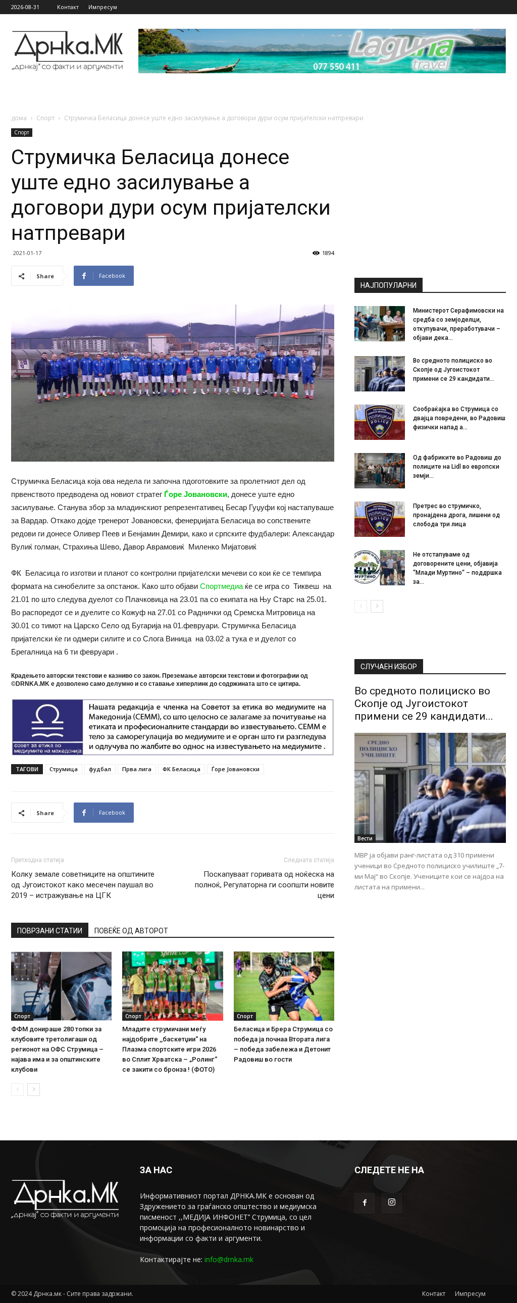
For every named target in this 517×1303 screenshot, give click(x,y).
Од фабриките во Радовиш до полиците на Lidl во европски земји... (457, 466)
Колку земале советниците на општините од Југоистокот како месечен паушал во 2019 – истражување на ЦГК (82, 885)
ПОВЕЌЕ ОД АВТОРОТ (131, 931)
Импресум (102, 7)
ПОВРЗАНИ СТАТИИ (49, 931)
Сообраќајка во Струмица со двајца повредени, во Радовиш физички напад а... (459, 418)
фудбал (100, 769)
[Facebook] (364, 1203)
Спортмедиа (221, 586)
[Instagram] (392, 1203)
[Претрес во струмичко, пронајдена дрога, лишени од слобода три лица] (379, 519)
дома (19, 118)
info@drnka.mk (228, 1259)
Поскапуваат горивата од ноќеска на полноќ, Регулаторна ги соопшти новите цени (264, 885)
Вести (365, 838)
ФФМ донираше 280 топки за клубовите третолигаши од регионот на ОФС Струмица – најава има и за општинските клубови (57, 1049)
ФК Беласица (181, 769)
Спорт (45, 118)
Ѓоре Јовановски (195, 494)
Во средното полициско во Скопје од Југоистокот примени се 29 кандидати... (453, 369)
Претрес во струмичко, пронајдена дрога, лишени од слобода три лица (456, 515)
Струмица (63, 769)
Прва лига (136, 769)
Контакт (68, 7)
